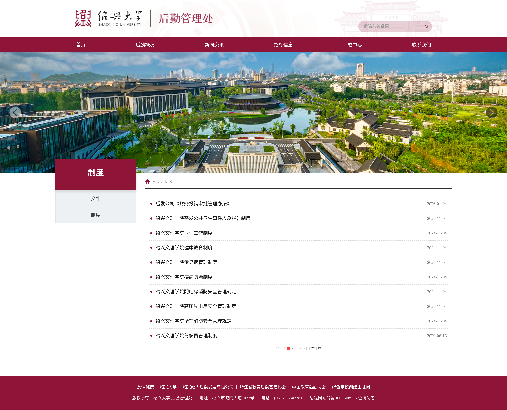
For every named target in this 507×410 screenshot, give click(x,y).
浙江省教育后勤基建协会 (263, 387)
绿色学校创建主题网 (351, 387)
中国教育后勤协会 (309, 387)
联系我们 (421, 45)
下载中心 (352, 45)
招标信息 (283, 45)
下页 (313, 348)
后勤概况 (145, 45)
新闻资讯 (214, 45)
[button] (15, 112)
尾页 (319, 348)
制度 (95, 215)
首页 (81, 45)
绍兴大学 (168, 387)
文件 (95, 198)
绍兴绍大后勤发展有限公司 (208, 387)
